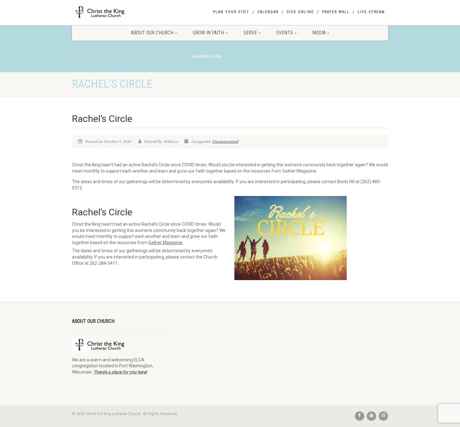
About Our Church (152, 33)
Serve (250, 33)
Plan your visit (231, 12)
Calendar (268, 12)
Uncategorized (225, 141)
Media (319, 33)
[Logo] (121, 12)
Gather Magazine (165, 242)
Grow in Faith (208, 33)
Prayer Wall (336, 12)
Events (284, 33)
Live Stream (371, 12)
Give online (300, 12)
